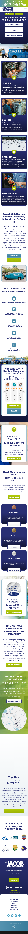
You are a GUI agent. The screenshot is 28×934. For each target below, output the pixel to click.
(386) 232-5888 (14, 887)
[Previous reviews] (4, 392)
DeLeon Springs (20, 691)
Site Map (15, 929)
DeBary (5, 691)
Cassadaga (20, 689)
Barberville (12, 689)
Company (14, 903)
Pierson (10, 696)
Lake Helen (13, 694)
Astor (5, 689)
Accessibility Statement (15, 927)
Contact (14, 912)
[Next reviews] (23, 392)
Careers (14, 905)
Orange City (21, 694)
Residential (14, 897)
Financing (14, 901)
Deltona (5, 694)
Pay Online (14, 910)
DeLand (11, 691)
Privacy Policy (14, 925)
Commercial (14, 899)
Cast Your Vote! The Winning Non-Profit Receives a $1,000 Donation (14, 3)
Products (14, 908)
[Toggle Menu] (25, 9)
